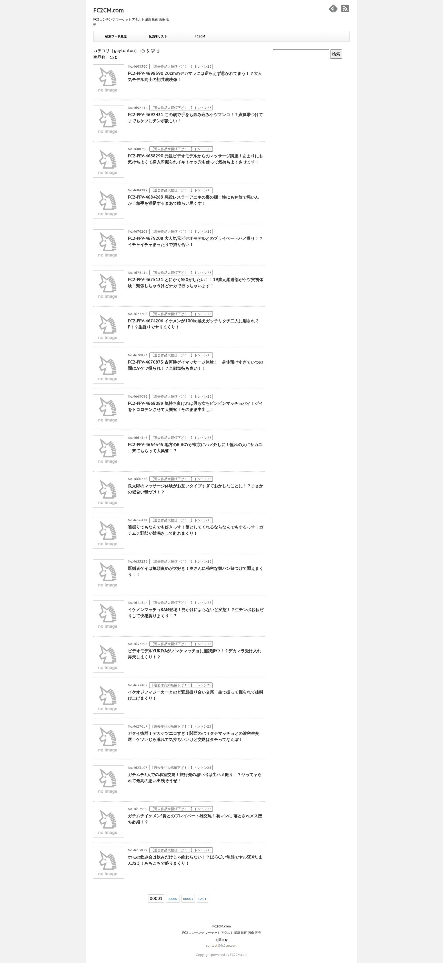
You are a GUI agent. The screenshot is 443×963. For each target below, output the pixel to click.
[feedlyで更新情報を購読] (333, 8)
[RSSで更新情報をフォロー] (345, 8)
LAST (202, 899)
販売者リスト (158, 36)
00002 (173, 899)
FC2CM (200, 36)
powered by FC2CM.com (229, 955)
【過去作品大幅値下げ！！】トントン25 (181, 66)
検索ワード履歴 (116, 36)
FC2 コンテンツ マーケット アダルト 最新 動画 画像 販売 (221, 933)
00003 (188, 899)
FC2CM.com (108, 10)
